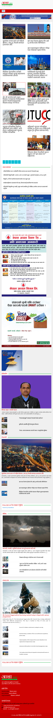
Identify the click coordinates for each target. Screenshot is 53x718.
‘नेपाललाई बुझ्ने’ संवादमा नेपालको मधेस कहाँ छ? (31, 418)
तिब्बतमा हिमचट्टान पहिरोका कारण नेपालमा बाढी (31, 557)
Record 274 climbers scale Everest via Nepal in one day (31, 627)
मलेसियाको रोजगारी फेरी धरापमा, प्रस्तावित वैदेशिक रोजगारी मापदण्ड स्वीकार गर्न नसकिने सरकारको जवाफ (37, 74)
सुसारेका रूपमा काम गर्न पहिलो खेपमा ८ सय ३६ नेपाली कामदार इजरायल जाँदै (13, 42)
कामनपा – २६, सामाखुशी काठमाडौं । (11, 709)
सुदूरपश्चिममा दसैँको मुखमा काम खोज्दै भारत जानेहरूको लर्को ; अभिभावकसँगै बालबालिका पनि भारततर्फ (38, 102)
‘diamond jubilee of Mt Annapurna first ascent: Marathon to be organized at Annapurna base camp (33, 641)
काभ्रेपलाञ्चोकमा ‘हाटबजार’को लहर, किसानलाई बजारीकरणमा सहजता (20, 183)
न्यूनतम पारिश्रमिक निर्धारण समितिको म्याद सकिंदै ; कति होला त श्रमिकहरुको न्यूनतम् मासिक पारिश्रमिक (12, 129)
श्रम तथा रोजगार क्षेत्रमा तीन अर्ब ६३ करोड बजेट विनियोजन (38, 41)
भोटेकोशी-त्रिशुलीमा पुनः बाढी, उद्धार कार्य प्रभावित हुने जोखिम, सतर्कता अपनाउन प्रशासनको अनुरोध (25, 187)
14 (16, 162)
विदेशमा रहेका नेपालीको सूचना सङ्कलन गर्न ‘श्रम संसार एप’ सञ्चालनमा (38, 154)
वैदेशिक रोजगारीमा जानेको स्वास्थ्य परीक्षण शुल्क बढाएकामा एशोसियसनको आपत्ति (14, 73)
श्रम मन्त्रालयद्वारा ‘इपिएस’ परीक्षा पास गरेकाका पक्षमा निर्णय (38, 49)
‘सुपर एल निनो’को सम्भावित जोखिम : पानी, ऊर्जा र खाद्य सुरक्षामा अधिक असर (32, 565)
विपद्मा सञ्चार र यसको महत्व (9, 410)
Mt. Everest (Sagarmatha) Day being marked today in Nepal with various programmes (26, 616)
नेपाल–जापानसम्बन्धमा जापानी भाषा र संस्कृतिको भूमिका (33, 430)
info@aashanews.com (9, 707)
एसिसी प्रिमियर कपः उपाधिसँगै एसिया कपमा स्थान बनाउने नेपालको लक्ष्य (21, 171)
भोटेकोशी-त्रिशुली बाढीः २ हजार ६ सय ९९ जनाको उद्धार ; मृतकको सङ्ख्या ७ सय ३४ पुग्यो (24, 175)
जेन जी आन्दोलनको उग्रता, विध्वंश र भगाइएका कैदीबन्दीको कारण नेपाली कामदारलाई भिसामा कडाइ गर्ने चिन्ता (13, 100)
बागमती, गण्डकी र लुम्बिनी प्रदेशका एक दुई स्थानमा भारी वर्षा (19, 548)
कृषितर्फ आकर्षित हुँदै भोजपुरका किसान (29, 424)
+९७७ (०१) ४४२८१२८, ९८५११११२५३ (11, 706)
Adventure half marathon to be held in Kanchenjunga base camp (33, 646)
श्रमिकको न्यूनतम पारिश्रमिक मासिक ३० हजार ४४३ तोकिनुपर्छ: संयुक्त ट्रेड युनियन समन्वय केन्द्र (39, 128)
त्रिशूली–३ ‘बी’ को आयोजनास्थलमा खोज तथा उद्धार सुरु (16, 179)
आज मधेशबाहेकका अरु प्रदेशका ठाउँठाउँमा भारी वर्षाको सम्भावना (32, 571)
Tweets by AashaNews (8, 508)
